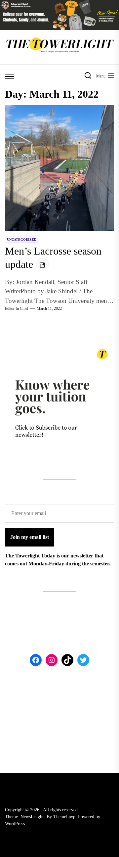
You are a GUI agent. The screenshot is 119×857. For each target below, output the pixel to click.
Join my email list (29, 537)
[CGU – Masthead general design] (59, 4)
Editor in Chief (16, 308)
